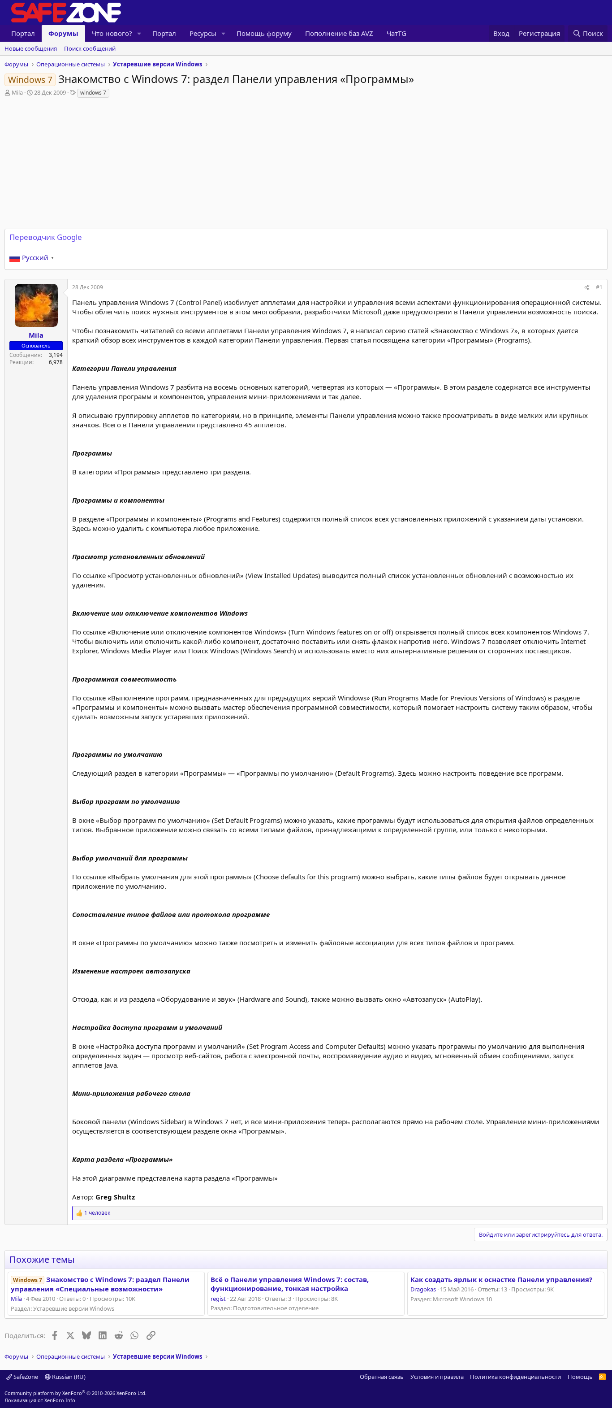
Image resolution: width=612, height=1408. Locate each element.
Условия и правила (437, 1377)
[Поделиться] (587, 287)
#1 (599, 287)
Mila (17, 92)
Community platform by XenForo (75, 1393)
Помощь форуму (264, 33)
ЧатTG (396, 33)
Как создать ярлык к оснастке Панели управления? (501, 1279)
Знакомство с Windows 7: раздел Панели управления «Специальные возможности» (100, 1284)
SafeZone (25, 1377)
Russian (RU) (68, 1377)
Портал (23, 33)
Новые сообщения (30, 48)
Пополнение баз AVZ (339, 33)
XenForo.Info (59, 1400)
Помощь (580, 1377)
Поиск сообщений (90, 48)
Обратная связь (382, 1377)
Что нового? (112, 33)
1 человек (97, 1213)
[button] (139, 33)
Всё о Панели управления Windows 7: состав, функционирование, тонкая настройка (290, 1284)
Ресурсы (203, 33)
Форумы (63, 33)
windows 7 (93, 92)
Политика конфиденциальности (515, 1377)
